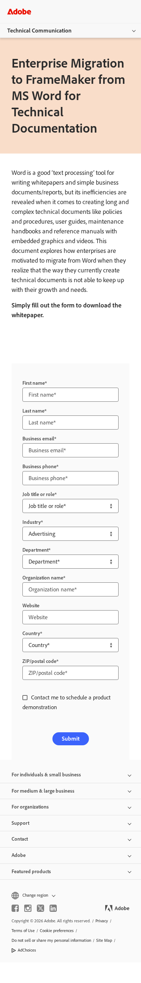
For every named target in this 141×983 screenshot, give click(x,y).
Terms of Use (23, 930)
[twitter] (40, 908)
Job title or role (38, 494)
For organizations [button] (30, 807)
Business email (38, 439)
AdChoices (27, 950)
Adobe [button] (19, 855)
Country (31, 633)
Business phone (39, 467)
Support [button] (20, 823)
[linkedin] (53, 908)
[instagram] (27, 908)
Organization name (42, 578)
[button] (70, 895)
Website (30, 606)
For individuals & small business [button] (46, 775)
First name (33, 383)
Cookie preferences (57, 930)
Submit (71, 738)
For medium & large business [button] (43, 791)
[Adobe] (19, 11)
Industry (31, 522)
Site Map (104, 940)
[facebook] (15, 908)
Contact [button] (20, 839)
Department (35, 550)
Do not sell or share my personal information (51, 940)
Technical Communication (39, 30)
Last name (33, 411)
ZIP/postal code (39, 661)
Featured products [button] (31, 871)
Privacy (101, 920)
